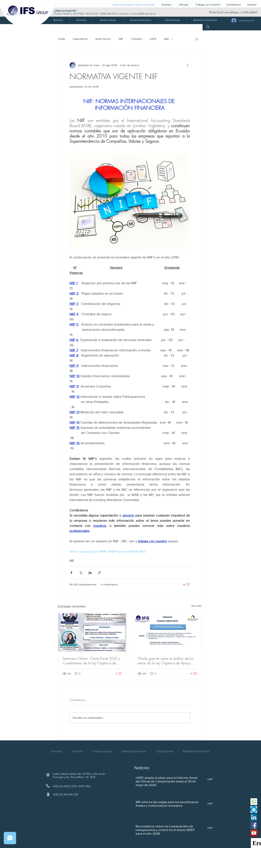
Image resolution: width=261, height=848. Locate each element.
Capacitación (80, 38)
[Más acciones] (187, 65)
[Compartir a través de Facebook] (71, 572)
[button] (81, 20)
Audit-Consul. (103, 38)
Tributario (136, 38)
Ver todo (196, 605)
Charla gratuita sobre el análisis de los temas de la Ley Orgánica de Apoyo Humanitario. (166, 660)
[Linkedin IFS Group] (253, 817)
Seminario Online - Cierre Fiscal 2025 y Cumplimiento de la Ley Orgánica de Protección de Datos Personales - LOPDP (91, 660)
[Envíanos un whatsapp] (253, 801)
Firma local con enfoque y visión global (233, 12)
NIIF (121, 38)
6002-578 (92, 13)
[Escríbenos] (253, 809)
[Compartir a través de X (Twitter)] (81, 572)
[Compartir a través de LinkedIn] (90, 572)
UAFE (153, 38)
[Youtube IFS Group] (253, 833)
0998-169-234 (108, 13)
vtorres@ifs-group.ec (143, 13)
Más (166, 38)
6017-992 (78, 13)
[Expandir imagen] (130, 202)
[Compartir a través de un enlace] (99, 572)
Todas (61, 38)
